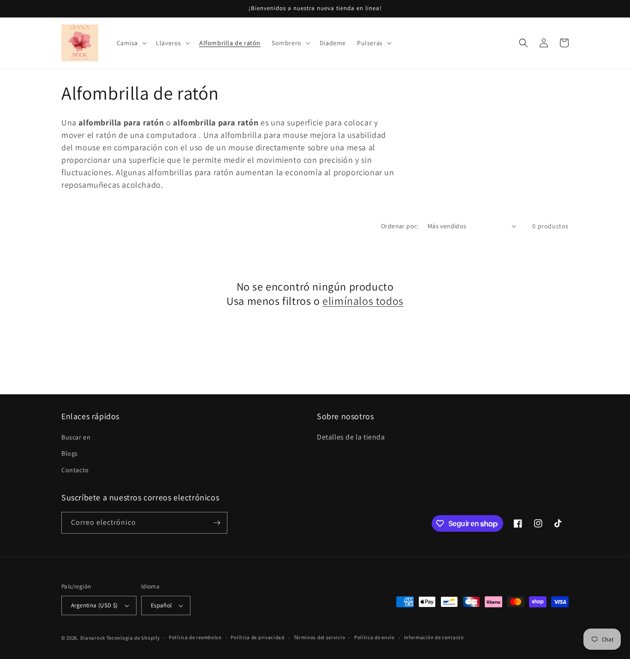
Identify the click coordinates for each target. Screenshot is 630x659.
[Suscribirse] (217, 523)
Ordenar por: (399, 226)
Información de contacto (434, 637)
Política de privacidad (257, 637)
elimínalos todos (363, 301)
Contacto (75, 470)
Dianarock (92, 638)
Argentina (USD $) (94, 605)
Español (161, 605)
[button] (131, 43)
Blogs (69, 453)
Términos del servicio (319, 637)
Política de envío (374, 637)
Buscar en (75, 437)
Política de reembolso (195, 637)
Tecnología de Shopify (133, 638)
